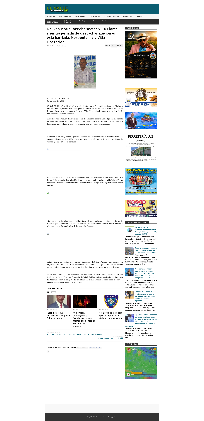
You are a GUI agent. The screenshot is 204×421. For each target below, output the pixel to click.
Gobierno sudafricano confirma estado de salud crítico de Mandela (74, 334)
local (55, 46)
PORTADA (51, 16)
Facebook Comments (95, 347)
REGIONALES (80, 16)
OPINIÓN (139, 16)
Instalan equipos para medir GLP (110, 338)
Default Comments (82, 347)
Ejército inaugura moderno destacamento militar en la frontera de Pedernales (146, 250)
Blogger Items (113, 417)
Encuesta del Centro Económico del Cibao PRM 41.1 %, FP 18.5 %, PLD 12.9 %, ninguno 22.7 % (146, 230)
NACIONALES (94, 16)
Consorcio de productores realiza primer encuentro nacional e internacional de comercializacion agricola (145, 296)
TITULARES (52, 22)
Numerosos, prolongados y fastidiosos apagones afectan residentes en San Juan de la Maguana (84, 319)
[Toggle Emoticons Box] (48, 351)
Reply (49, 46)
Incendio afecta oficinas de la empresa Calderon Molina (58, 315)
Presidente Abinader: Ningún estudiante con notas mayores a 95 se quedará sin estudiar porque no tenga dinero (144, 273)
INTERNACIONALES (111, 16)
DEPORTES (127, 16)
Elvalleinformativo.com (101, 417)
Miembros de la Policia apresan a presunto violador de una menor (110, 315)
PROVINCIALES (65, 16)
